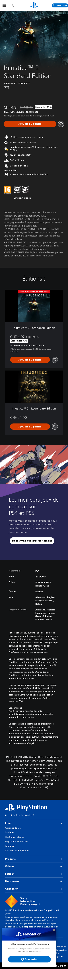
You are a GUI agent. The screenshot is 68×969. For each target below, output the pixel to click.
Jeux (18, 815)
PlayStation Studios (14, 836)
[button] (32, 541)
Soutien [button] (10, 873)
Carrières (9, 832)
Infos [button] (8, 823)
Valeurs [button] (10, 866)
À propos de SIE (12, 827)
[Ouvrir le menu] (4, 5)
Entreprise (10, 845)
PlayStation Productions (17, 841)
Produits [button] (10, 859)
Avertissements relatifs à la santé (25, 710)
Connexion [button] (11, 888)
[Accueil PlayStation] (34, 5)
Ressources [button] (12, 881)
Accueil (8, 815)
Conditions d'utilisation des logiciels (61, 951)
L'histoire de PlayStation (17, 850)
